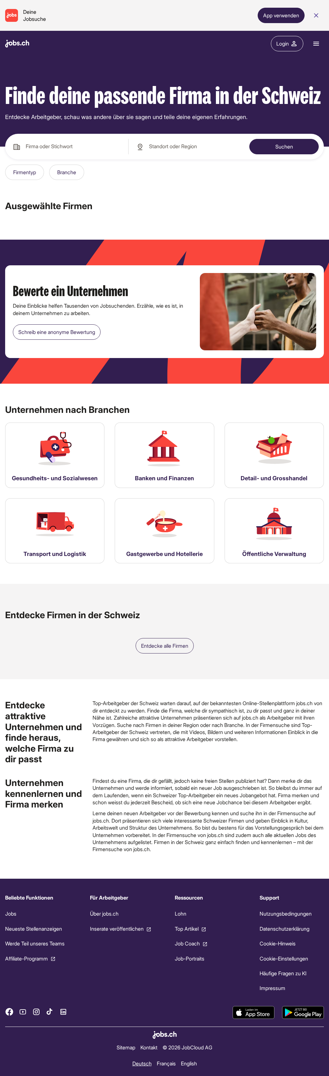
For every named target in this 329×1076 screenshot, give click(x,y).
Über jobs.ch (104, 913)
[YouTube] (23, 1011)
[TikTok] (50, 1011)
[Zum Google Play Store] (303, 1012)
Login (282, 43)
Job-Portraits (189, 958)
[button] (24, 172)
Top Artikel (187, 929)
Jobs (10, 913)
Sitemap (126, 1047)
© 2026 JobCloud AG (187, 1047)
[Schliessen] (316, 15)
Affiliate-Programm (26, 958)
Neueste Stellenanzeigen (33, 929)
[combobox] (66, 146)
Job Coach (187, 943)
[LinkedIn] (63, 1011)
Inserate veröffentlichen (117, 929)
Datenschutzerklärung (284, 929)
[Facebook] (9, 1011)
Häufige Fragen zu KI (283, 973)
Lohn (180, 913)
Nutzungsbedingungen (286, 913)
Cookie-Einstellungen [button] (284, 958)
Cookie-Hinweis (278, 943)
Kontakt (148, 1047)
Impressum (272, 988)
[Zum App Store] (253, 1012)
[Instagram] (36, 1011)
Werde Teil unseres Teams (35, 943)
